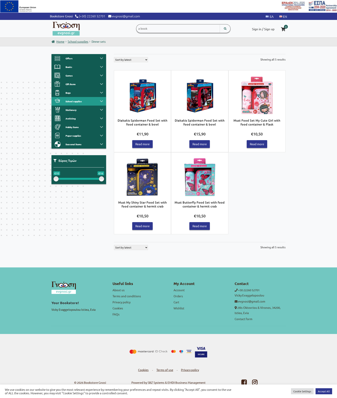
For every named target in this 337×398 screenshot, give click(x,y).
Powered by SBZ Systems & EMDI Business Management (168, 382)
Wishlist (179, 308)
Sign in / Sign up (263, 29)
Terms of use (164, 370)
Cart (176, 302)
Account (179, 290)
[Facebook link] (242, 383)
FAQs (116, 314)
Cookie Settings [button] (302, 391)
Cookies (118, 308)
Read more (142, 144)
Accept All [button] (324, 391)
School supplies (78, 41)
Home (60, 41)
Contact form (243, 319)
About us (119, 290)
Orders (178, 296)
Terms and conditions (127, 296)
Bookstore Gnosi (95, 382)
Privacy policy (121, 302)
